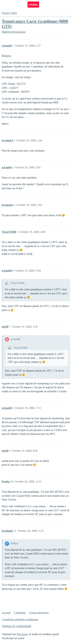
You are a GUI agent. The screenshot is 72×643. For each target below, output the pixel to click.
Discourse (22, 634)
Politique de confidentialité (16, 626)
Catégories (20, 612)
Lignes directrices (39, 612)
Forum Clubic (9, 12)
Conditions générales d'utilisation (20, 619)
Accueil (6, 612)
